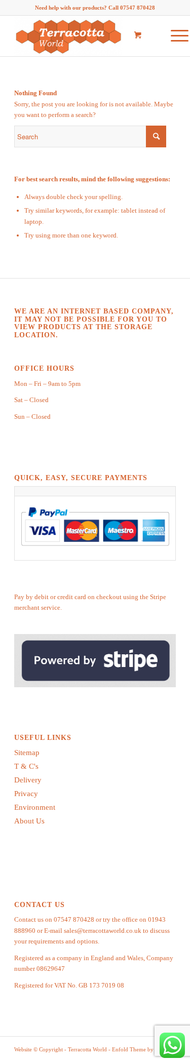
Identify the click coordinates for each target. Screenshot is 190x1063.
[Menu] (174, 36)
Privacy (26, 794)
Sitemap (27, 753)
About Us (29, 821)
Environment (34, 807)
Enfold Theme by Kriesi (140, 1049)
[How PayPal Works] (95, 550)
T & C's (26, 766)
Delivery (28, 780)
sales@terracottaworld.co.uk (102, 930)
